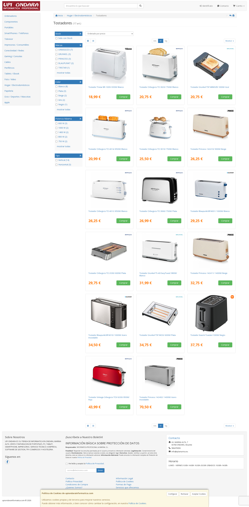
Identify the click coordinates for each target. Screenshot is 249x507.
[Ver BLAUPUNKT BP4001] (211, 189)
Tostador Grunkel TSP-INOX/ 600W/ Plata (157, 335)
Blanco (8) (63, 86)
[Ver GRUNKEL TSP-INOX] (160, 313)
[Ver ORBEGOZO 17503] (109, 127)
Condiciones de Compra (77, 484)
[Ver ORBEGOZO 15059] (160, 127)
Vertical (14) (63, 160)
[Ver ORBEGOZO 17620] (160, 189)
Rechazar (184, 494)
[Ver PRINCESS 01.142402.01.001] (160, 375)
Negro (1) (62, 104)
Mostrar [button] (229, 41)
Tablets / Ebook (11, 73)
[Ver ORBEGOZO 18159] (109, 251)
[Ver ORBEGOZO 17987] (109, 375)
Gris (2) (61, 100)
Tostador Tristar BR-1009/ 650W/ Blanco (106, 87)
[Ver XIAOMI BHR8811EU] (211, 313)
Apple (7, 102)
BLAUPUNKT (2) (66, 63)
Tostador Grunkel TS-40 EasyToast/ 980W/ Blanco (158, 274)
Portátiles (8, 27)
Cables (7, 62)
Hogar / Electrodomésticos (17, 85)
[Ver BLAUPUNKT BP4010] (109, 313)
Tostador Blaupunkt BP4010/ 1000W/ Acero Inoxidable (107, 336)
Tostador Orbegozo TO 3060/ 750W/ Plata (158, 211)
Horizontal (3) (64, 164)
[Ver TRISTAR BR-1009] (109, 65)
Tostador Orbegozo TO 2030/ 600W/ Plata (107, 273)
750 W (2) (62, 141)
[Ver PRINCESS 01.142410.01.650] (211, 127)
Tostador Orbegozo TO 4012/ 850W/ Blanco (107, 211)
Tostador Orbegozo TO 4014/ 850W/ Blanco (107, 149)
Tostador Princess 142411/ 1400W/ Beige (208, 273)
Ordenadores (10, 16)
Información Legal (124, 478)
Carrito (239, 5)
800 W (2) (62, 136)
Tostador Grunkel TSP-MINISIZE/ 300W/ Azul (209, 87)
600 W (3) (62, 123)
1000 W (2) (63, 127)
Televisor (8, 39)
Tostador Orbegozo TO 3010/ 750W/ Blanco (158, 149)
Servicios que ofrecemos (127, 487)
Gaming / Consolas (13, 56)
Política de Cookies (137, 503)
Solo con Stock (65, 38)
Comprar (123, 96)
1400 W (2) (63, 132)
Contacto (224, 5)
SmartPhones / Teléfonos (16, 33)
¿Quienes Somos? (74, 487)
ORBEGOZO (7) (65, 49)
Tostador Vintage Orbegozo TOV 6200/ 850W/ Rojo (108, 398)
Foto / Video (10, 79)
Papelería (8, 90)
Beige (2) (62, 95)
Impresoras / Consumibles (16, 44)
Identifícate (207, 5)
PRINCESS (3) (64, 58)
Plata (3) (62, 91)
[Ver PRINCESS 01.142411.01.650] (211, 251)
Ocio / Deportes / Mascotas (17, 96)
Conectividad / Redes (14, 50)
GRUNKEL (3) (64, 54)
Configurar (172, 494)
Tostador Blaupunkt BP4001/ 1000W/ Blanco (210, 211)
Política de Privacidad (85, 457)
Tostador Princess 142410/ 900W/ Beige (208, 149)
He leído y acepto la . (86, 463)
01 (161, 41)
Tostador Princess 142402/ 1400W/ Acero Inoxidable (157, 398)
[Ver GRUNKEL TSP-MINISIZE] (211, 65)
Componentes (11, 21)
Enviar (100, 470)
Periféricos (9, 67)
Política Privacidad (74, 481)
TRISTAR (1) (64, 67)
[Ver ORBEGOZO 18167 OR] (160, 65)
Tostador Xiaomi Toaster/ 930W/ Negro (207, 335)
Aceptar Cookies (199, 494)
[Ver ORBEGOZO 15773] (109, 189)
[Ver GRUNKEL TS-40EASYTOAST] (160, 251)
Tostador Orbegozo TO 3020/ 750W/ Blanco (158, 87)
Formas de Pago (123, 484)
